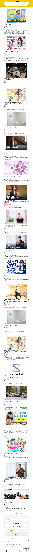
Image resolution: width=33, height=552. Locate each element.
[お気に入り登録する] (28, 22)
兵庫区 (12, 544)
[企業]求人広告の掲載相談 (21, 546)
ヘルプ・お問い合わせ (6, 546)
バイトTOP (5, 544)
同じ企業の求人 (5, 436)
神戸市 (10, 544)
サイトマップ (10, 546)
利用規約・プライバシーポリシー (15, 546)
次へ (21, 513)
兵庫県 (7, 544)
